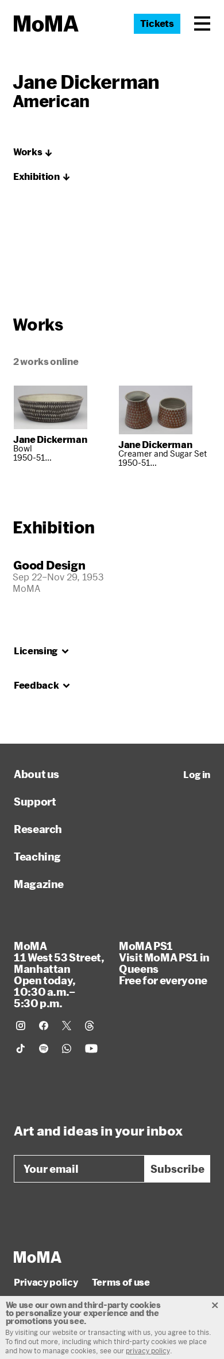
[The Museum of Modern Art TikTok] (20, 1048)
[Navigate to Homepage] (46, 23)
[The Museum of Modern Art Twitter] (66, 1025)
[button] (202, 23)
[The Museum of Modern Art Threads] (89, 1025)
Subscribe (177, 1168)
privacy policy (148, 1350)
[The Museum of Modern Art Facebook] (43, 1025)
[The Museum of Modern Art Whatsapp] (66, 1048)
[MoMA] (37, 1257)
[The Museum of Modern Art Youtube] (91, 1048)
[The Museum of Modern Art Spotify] (43, 1048)
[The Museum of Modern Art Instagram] (20, 1025)
